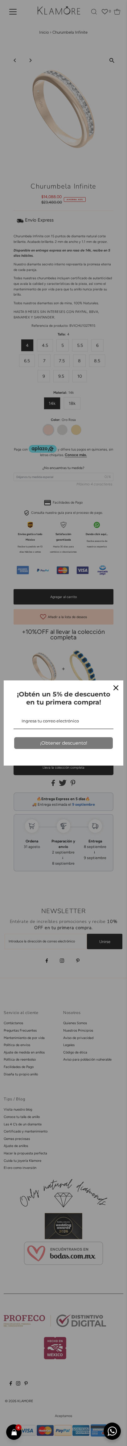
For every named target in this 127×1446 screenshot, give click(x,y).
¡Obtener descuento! (63, 743)
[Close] (116, 687)
